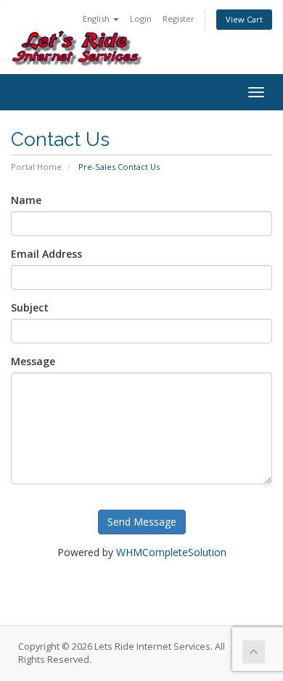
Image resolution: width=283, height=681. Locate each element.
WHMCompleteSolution (171, 552)
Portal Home (36, 166)
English (97, 18)
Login (141, 18)
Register (178, 18)
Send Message (141, 522)
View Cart (244, 19)
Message (33, 361)
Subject (30, 307)
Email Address (46, 254)
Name (26, 200)
